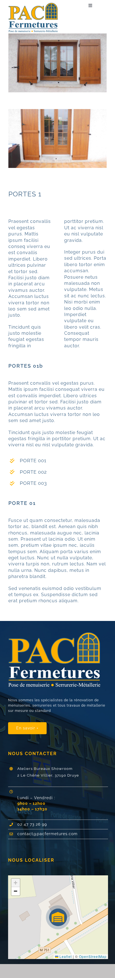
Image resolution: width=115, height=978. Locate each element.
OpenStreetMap (93, 956)
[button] (58, 917)
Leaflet (65, 956)
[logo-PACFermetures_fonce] (34, 5)
